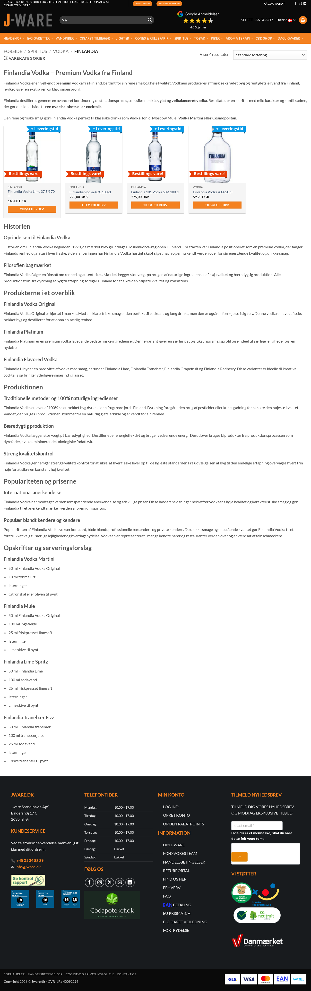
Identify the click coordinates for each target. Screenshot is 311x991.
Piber (215, 38)
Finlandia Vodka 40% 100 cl (90, 192)
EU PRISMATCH (176, 913)
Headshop (12, 38)
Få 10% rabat (274, 3)
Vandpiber (65, 38)
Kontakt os (126, 974)
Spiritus (181, 38)
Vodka (61, 51)
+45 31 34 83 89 (30, 860)
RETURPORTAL (176, 870)
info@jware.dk (28, 866)
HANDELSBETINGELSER (184, 862)
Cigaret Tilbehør (95, 38)
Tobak (199, 38)
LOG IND (171, 806)
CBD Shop (264, 38)
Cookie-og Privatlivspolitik (90, 974)
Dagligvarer (289, 38)
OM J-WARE (174, 844)
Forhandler (14, 974)
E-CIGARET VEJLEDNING (185, 921)
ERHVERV (172, 887)
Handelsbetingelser (45, 974)
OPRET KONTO (176, 815)
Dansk (282, 20)
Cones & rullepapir (152, 38)
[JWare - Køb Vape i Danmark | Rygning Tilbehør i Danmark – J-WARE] (28, 20)
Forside (13, 51)
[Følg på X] (109, 882)
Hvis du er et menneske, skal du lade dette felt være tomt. (261, 835)
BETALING (182, 904)
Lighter (122, 38)
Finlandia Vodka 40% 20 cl (213, 192)
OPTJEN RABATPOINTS (183, 824)
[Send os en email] (304, 3)
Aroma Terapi (238, 38)
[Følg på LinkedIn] (130, 882)
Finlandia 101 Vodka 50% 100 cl (155, 192)
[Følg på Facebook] (295, 3)
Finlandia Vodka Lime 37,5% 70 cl (31, 193)
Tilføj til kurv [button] (32, 209)
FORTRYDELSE (176, 930)
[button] (303, 20)
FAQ (167, 896)
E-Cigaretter (38, 38)
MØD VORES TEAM (180, 853)
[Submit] (150, 20)
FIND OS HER (174, 879)
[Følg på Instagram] (300, 3)
